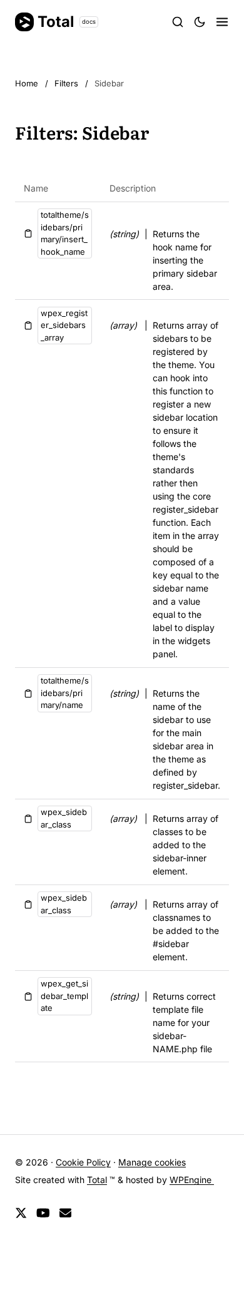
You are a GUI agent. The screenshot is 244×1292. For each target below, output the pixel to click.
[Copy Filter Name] (28, 233)
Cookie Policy (83, 1162)
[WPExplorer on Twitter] (21, 1213)
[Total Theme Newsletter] (65, 1213)
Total (67, 22)
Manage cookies (152, 1162)
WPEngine (192, 1179)
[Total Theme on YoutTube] (43, 1213)
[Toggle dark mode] (199, 22)
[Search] (177, 22)
